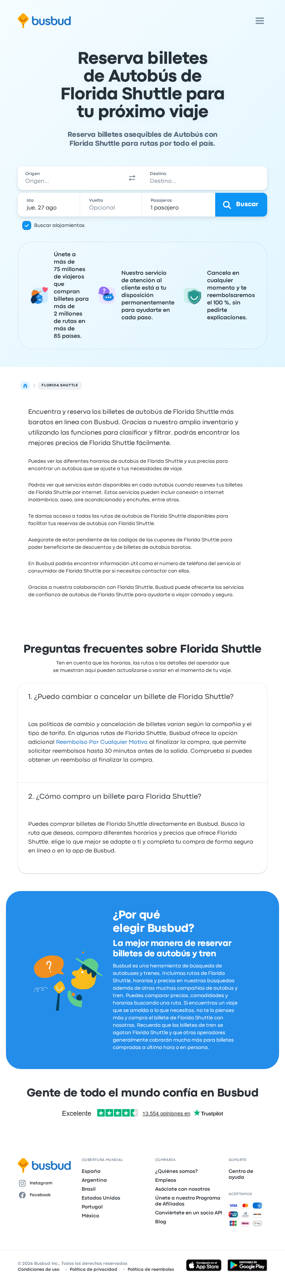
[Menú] (259, 20)
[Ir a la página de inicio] (44, 20)
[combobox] (69, 178)
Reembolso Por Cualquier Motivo (102, 742)
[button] (132, 178)
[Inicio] (25, 385)
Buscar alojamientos (59, 225)
